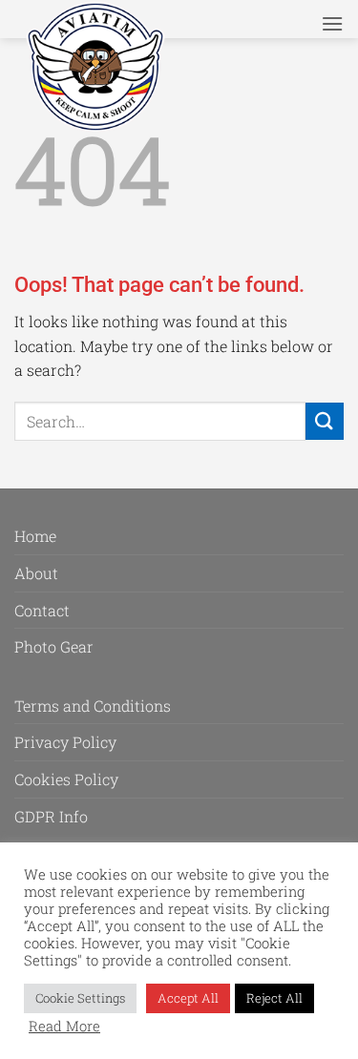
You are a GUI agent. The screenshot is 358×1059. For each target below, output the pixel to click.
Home (35, 536)
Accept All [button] (188, 998)
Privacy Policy (65, 742)
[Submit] (324, 421)
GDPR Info (51, 816)
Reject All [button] (274, 998)
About (36, 573)
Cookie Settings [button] (80, 998)
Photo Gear (54, 646)
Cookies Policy (66, 779)
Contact (42, 610)
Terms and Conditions (92, 706)
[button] (332, 23)
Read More (64, 1026)
